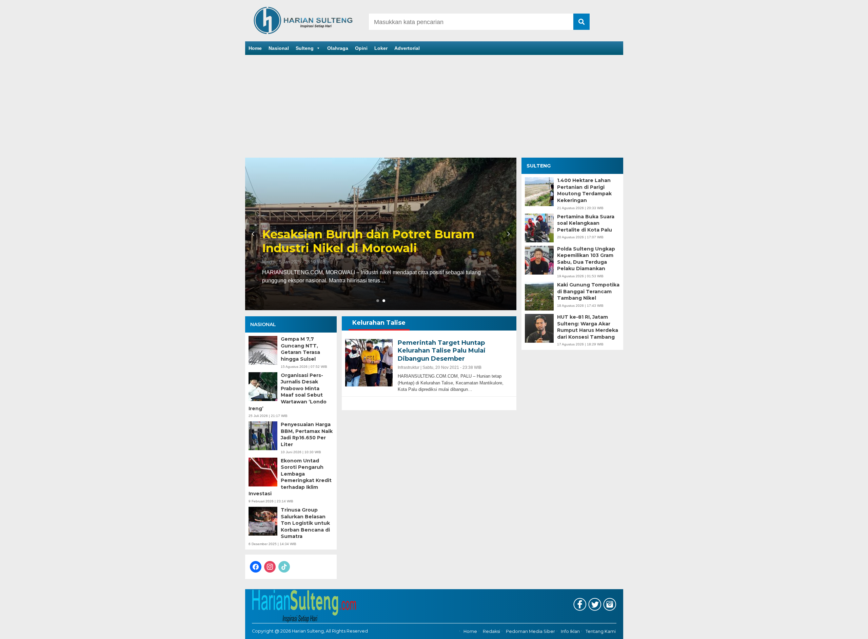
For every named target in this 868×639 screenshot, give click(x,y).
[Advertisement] (434, 106)
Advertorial (407, 48)
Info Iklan (570, 631)
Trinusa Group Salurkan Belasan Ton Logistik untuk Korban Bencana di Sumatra (305, 523)
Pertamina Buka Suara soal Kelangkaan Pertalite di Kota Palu (585, 223)
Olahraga (337, 48)
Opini (361, 48)
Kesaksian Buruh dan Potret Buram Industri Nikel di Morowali (368, 241)
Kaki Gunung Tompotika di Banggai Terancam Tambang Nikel (588, 291)
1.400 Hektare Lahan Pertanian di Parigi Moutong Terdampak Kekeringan (584, 190)
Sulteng (305, 48)
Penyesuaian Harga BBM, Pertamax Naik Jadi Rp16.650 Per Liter (307, 434)
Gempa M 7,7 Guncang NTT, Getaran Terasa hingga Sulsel (300, 349)
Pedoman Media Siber (530, 631)
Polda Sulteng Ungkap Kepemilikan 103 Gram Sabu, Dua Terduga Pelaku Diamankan (586, 259)
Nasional (279, 48)
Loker (381, 48)
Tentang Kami (601, 631)
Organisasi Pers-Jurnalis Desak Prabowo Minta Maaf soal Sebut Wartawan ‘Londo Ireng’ (288, 392)
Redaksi (491, 631)
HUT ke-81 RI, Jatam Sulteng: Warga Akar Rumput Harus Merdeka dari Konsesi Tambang (587, 327)
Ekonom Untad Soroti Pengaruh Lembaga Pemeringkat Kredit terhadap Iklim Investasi (290, 477)
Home (255, 48)
